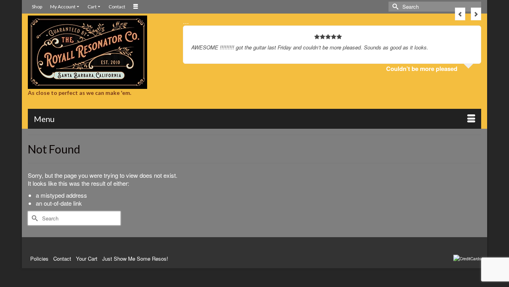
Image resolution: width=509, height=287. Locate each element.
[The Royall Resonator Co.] (99, 52)
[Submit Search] (394, 7)
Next (476, 14)
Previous (460, 14)
